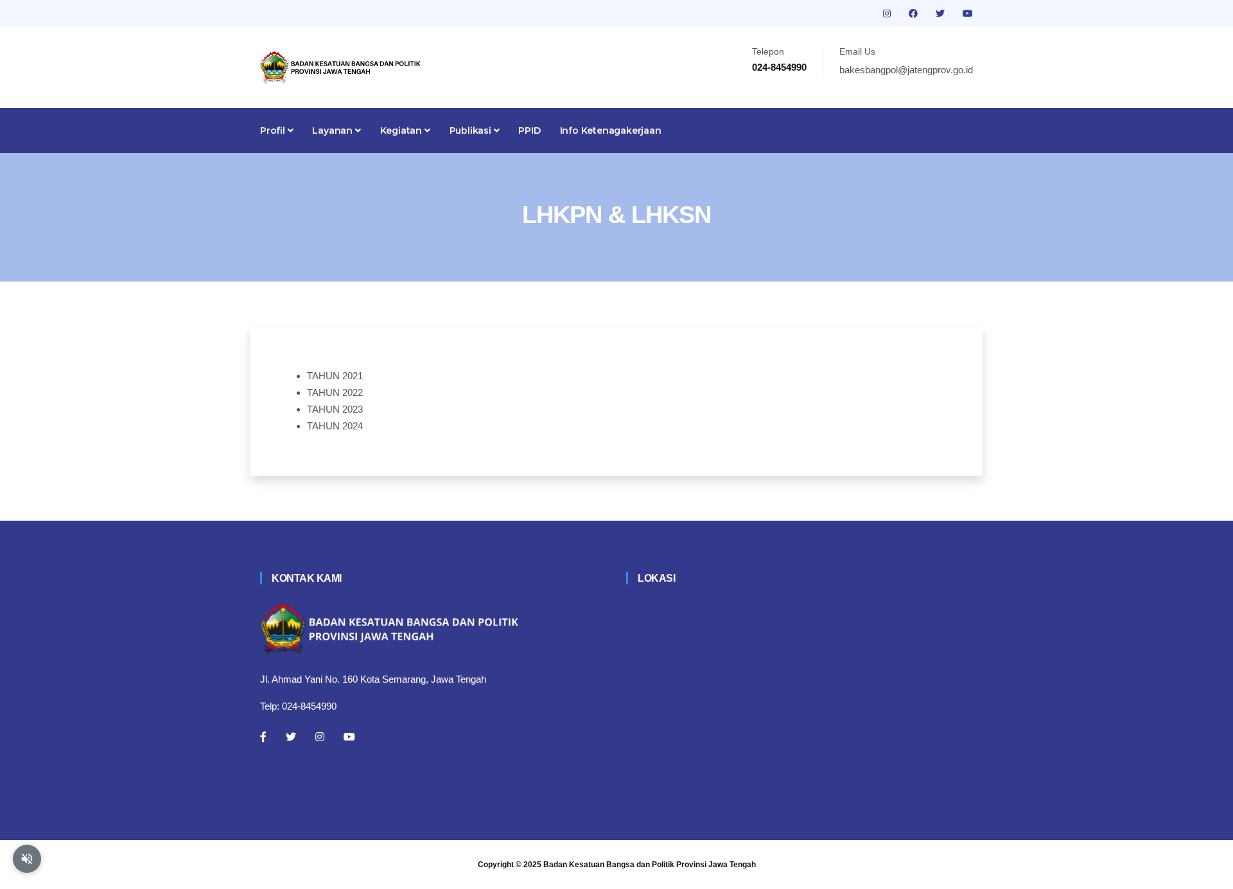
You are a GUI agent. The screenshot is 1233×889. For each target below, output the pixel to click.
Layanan (333, 130)
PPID (529, 130)
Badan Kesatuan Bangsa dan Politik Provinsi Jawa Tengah (649, 864)
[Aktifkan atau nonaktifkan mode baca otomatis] (27, 859)
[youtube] (968, 13)
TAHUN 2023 (335, 409)
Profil (274, 130)
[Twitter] (290, 736)
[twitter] (941, 13)
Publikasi (472, 130)
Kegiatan (402, 130)
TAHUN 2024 (335, 425)
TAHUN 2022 (335, 392)
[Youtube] (349, 736)
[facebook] (914, 13)
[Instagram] (320, 736)
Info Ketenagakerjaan (610, 130)
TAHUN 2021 (335, 375)
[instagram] (888, 13)
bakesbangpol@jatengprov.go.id (906, 69)
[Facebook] (263, 736)
